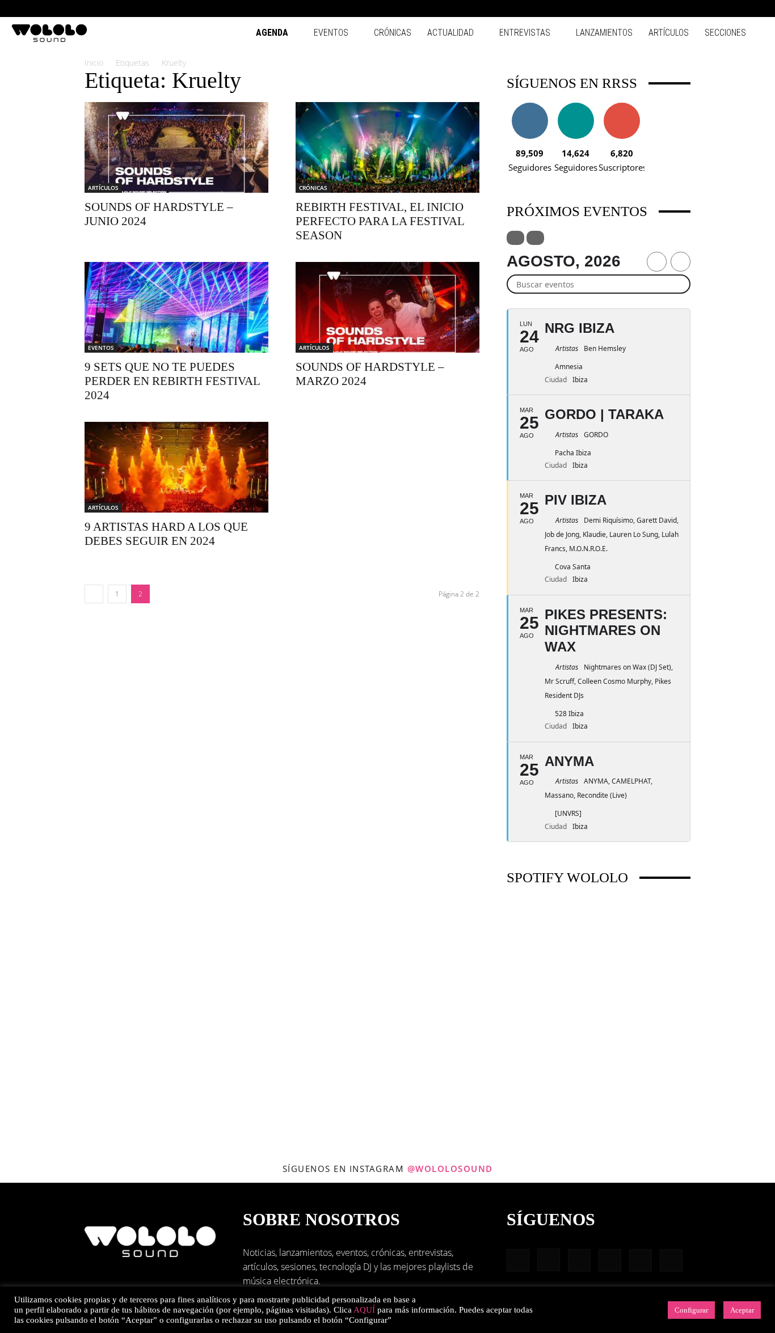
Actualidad (450, 32)
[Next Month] (680, 262)
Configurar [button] (691, 1310)
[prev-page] (94, 594)
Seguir (530, 107)
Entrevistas (524, 32)
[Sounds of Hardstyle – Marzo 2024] (387, 307)
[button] (644, 8)
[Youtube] (755, 8)
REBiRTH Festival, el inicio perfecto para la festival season (380, 221)
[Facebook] (661, 8)
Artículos (668, 32)
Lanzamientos (604, 32)
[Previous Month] (657, 262)
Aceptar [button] (742, 1310)
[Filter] (515, 238)
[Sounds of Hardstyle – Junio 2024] (176, 147)
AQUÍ (364, 1309)
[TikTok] (736, 8)
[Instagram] (680, 8)
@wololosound (450, 1168)
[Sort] (535, 238)
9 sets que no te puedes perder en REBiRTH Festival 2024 (172, 381)
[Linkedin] (698, 8)
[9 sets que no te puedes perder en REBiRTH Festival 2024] (176, 307)
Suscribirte (622, 107)
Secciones (725, 32)
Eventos (331, 32)
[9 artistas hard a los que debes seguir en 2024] (176, 467)
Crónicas (392, 32)
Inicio (94, 62)
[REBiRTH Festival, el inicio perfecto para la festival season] (387, 147)
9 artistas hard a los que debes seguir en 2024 (166, 534)
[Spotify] (717, 8)
